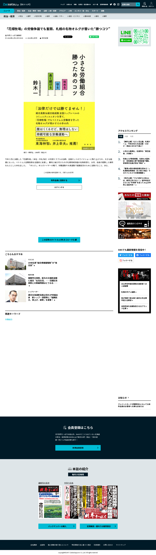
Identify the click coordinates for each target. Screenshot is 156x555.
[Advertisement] (59, 214)
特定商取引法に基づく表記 (81, 545)
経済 (48, 16)
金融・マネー (59, 16)
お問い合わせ (108, 545)
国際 (105, 16)
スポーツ (95, 11)
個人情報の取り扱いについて (58, 545)
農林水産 (87, 16)
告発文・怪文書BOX (84, 4)
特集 (75, 4)
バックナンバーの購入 (57, 526)
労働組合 (8, 319)
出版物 (42, 545)
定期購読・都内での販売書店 (99, 526)
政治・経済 (21, 11)
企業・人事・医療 (50, 11)
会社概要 (33, 545)
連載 (102, 11)
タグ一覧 (95, 4)
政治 (21, 16)
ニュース (7, 10)
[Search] (138, 4)
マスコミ (31, 259)
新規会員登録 (78, 447)
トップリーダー (33, 292)
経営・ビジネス (74, 16)
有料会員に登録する (59, 180)
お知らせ (69, 4)
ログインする (59, 187)
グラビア (62, 11)
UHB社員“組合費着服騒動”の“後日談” (42, 264)
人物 (70, 11)
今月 (131, 136)
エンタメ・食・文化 (82, 11)
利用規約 (97, 545)
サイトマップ (121, 545)
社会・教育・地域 (34, 11)
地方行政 (38, 16)
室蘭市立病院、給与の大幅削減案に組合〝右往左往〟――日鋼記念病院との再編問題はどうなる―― (42, 280)
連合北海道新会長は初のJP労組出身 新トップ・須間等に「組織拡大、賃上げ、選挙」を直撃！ (43, 297)
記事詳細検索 (104, 4)
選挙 (29, 16)
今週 (126, 136)
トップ (63, 4)
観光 (97, 16)
